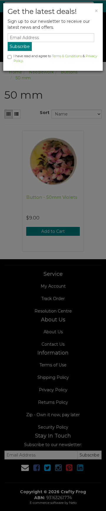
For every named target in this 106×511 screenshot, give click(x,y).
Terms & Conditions (67, 56)
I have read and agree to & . (55, 58)
